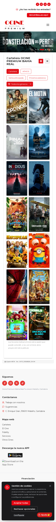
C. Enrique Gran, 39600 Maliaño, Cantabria (25, 411)
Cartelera (6, 424)
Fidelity (5, 432)
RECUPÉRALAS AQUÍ (38, 15)
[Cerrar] (50, 486)
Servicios (6, 436)
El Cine (5, 428)
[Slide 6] (50, 49)
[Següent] (51, 42)
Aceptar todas (21, 503)
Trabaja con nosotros (15, 402)
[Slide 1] (35, 49)
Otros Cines (7, 440)
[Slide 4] (44, 49)
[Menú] (48, 25)
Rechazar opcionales (24, 509)
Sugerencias (11, 407)
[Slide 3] (40, 49)
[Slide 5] (47, 49)
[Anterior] (5, 42)
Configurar (19, 515)
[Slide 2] (38, 49)
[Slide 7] (52, 49)
